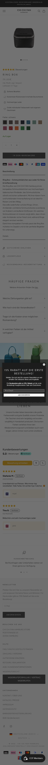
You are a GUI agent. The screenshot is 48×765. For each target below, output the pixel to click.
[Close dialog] (44, 364)
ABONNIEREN (24, 395)
